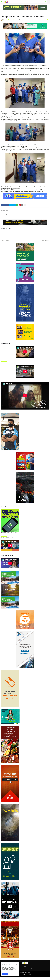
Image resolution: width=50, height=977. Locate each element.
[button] (1, 2)
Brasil (12, 201)
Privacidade (29, 974)
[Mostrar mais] (25, 205)
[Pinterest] (20, 205)
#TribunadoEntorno (10, 13)
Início (20, 974)
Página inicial (3, 13)
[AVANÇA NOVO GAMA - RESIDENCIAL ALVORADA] (25, 252)
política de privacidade (6, 972)
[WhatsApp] (17, 205)
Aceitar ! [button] (4, 973)
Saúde (29, 201)
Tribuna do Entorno (26, 972)
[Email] (22, 205)
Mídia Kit (23, 974)
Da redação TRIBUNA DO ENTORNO (21, 201)
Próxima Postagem (44, 240)
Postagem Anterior (5, 240)
